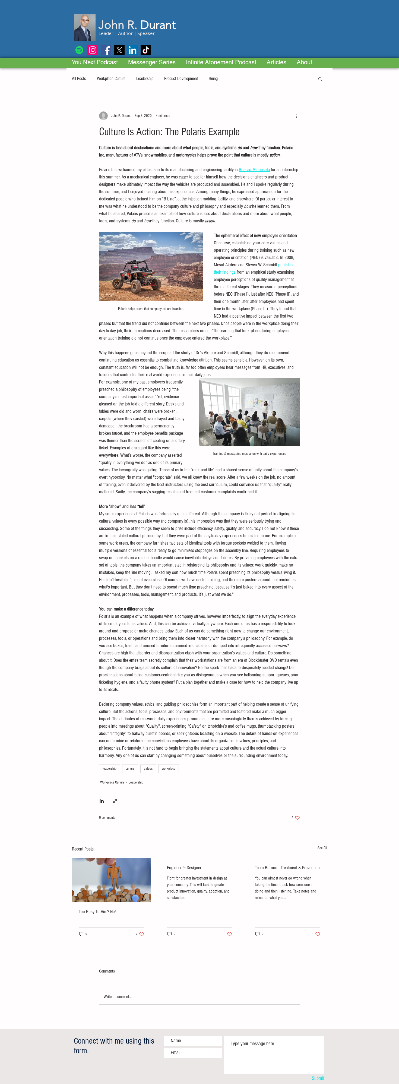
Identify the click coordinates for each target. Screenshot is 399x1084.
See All (322, 848)
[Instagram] (92, 50)
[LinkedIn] (132, 50)
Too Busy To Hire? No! (97, 911)
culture (130, 768)
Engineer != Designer (184, 868)
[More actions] (296, 116)
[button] (320, 78)
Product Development (181, 78)
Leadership (144, 78)
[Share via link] (115, 801)
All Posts (79, 78)
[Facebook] (106, 50)
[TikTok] (146, 50)
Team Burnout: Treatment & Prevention (287, 868)
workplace (168, 768)
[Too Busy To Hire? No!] (111, 880)
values (148, 768)
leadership (109, 768)
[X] (119, 50)
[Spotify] (79, 50)
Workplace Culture (111, 78)
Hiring (213, 78)
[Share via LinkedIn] (101, 801)
